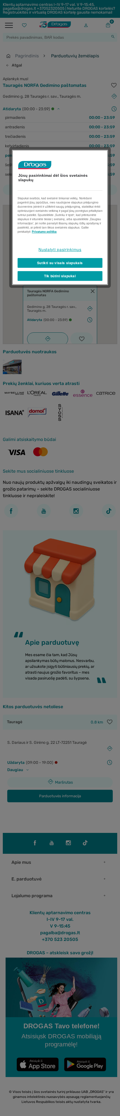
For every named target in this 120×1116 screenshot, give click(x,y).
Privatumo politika (44, 232)
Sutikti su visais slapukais (60, 262)
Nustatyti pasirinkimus (60, 249)
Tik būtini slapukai (60, 275)
